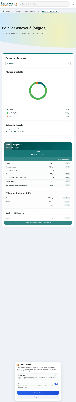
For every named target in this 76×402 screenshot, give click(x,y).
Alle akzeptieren (38, 393)
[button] (68, 63)
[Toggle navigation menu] (73, 4)
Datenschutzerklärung (23, 371)
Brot (19, 129)
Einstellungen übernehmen (38, 397)
